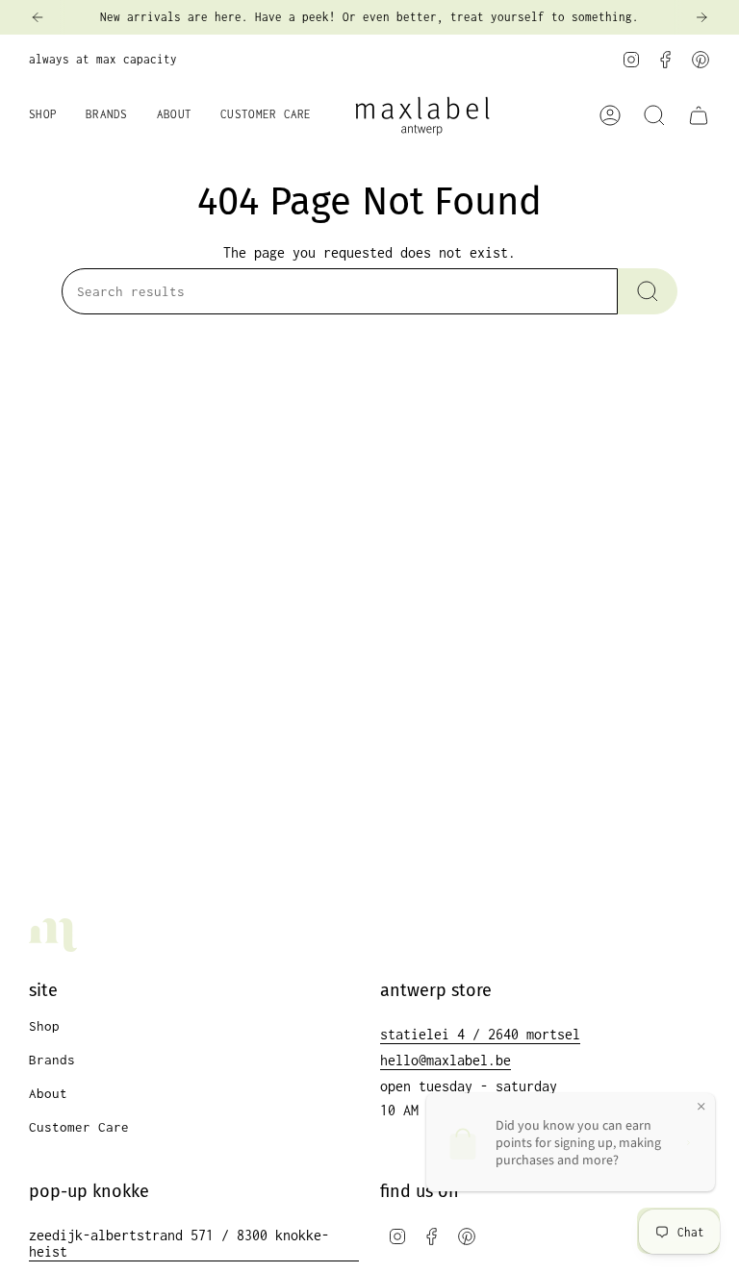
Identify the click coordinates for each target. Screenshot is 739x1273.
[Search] (647, 291)
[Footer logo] (53, 935)
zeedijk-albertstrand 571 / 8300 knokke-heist (179, 1243)
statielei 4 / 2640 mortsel (480, 1034)
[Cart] (698, 115)
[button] (42, 115)
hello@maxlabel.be (445, 1060)
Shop (44, 1026)
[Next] (701, 17)
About (48, 1093)
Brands (52, 1059)
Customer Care (79, 1127)
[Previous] (37, 17)
